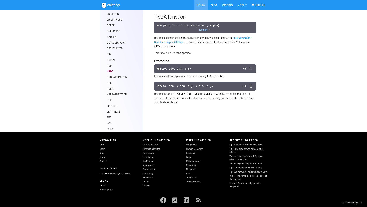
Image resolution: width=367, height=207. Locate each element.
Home (103, 144)
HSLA (110, 88)
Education (148, 177)
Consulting (148, 173)
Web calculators (150, 144)
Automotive (148, 165)
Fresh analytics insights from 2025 (245, 163)
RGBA (110, 128)
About (102, 157)
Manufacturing (193, 161)
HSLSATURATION (117, 94)
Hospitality (191, 144)
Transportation (193, 181)
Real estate (148, 153)
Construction (149, 169)
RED (109, 117)
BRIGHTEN (113, 13)
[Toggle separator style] (244, 68)
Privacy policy (106, 189)
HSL (109, 82)
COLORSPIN (113, 31)
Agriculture (148, 161)
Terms (103, 185)
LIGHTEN (112, 105)
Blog (102, 153)
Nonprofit (190, 169)
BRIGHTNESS (114, 19)
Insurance (190, 153)
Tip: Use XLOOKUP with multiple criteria (248, 171)
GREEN (111, 59)
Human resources (194, 149)
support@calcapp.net (120, 173)
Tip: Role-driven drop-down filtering (245, 144)
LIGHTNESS (113, 111)
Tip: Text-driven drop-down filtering (245, 167)
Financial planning (151, 149)
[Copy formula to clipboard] (251, 68)
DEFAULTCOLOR (116, 42)
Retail (189, 173)
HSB (109, 65)
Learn (102, 149)
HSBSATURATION (117, 77)
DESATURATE (114, 48)
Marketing (191, 165)
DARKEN (112, 36)
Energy (146, 181)
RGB (109, 123)
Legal (188, 157)
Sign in (103, 161)
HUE (109, 100)
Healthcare (148, 157)
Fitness (146, 185)
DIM (109, 54)
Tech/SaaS (191, 177)
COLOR (111, 25)
